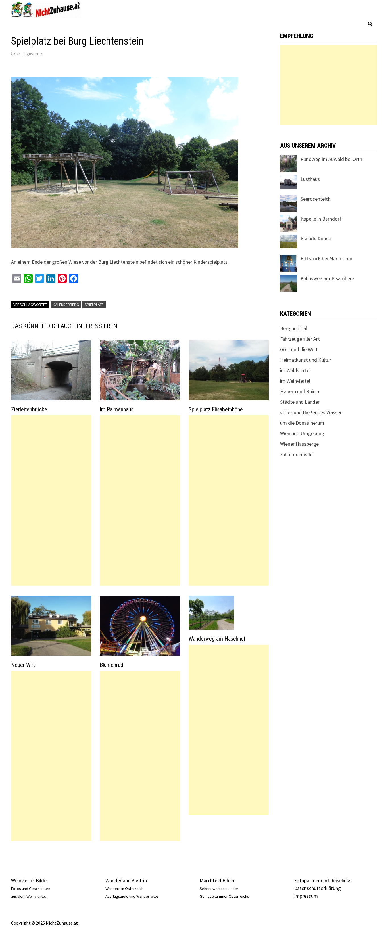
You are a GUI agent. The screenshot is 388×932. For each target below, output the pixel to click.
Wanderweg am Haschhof (217, 638)
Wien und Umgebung (302, 433)
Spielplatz (94, 304)
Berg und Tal (293, 328)
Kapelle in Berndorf (321, 218)
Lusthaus (310, 179)
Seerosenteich (316, 199)
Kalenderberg (66, 304)
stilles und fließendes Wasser (311, 412)
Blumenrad (111, 664)
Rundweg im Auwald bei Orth (331, 159)
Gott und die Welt (299, 349)
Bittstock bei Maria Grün (326, 258)
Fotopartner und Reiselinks (322, 880)
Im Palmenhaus (116, 409)
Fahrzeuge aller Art (300, 339)
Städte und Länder (300, 402)
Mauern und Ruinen (300, 391)
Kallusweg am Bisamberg (327, 278)
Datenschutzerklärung (317, 888)
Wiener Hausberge (299, 444)
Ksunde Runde (316, 238)
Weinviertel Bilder (29, 880)
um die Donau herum (302, 423)
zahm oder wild (296, 454)
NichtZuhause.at (62, 923)
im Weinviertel (295, 381)
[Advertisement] (51, 500)
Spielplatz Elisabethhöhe (216, 409)
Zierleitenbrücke (29, 409)
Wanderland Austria (126, 880)
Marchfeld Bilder (217, 880)
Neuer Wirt (23, 664)
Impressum (306, 896)
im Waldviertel (295, 370)
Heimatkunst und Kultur (305, 360)
